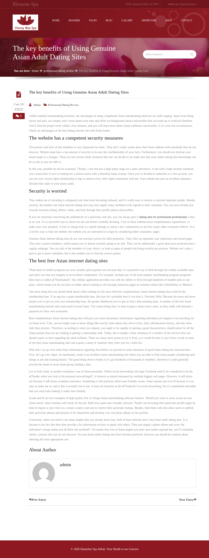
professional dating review (58, 70)
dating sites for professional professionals (163, 217)
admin (37, 104)
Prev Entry (39, 499)
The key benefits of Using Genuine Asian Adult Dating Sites (79, 92)
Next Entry (186, 499)
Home (35, 70)
